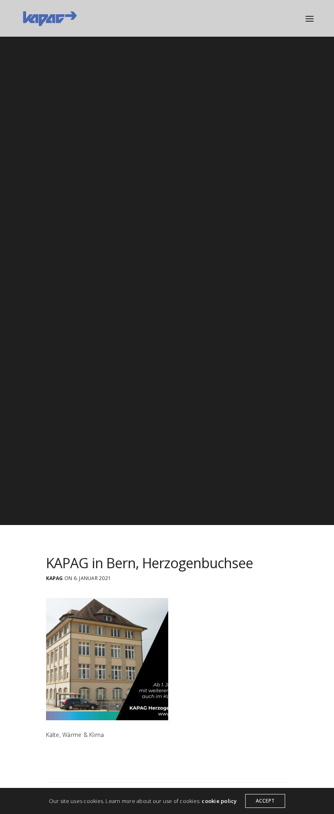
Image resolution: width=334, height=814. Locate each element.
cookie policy (219, 801)
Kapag (54, 578)
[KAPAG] (49, 18)
